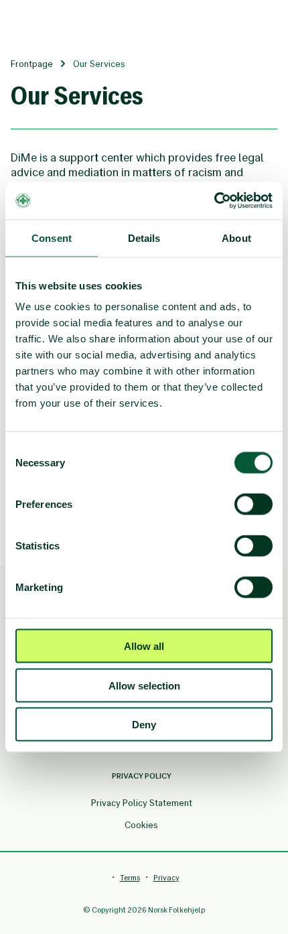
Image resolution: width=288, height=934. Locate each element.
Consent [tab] (51, 237)
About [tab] (236, 237)
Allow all (144, 646)
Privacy (166, 877)
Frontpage (32, 64)
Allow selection (144, 685)
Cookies (141, 825)
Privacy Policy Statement (141, 803)
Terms (130, 877)
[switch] (253, 504)
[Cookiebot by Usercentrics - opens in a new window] (214, 201)
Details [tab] (144, 237)
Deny (144, 724)
